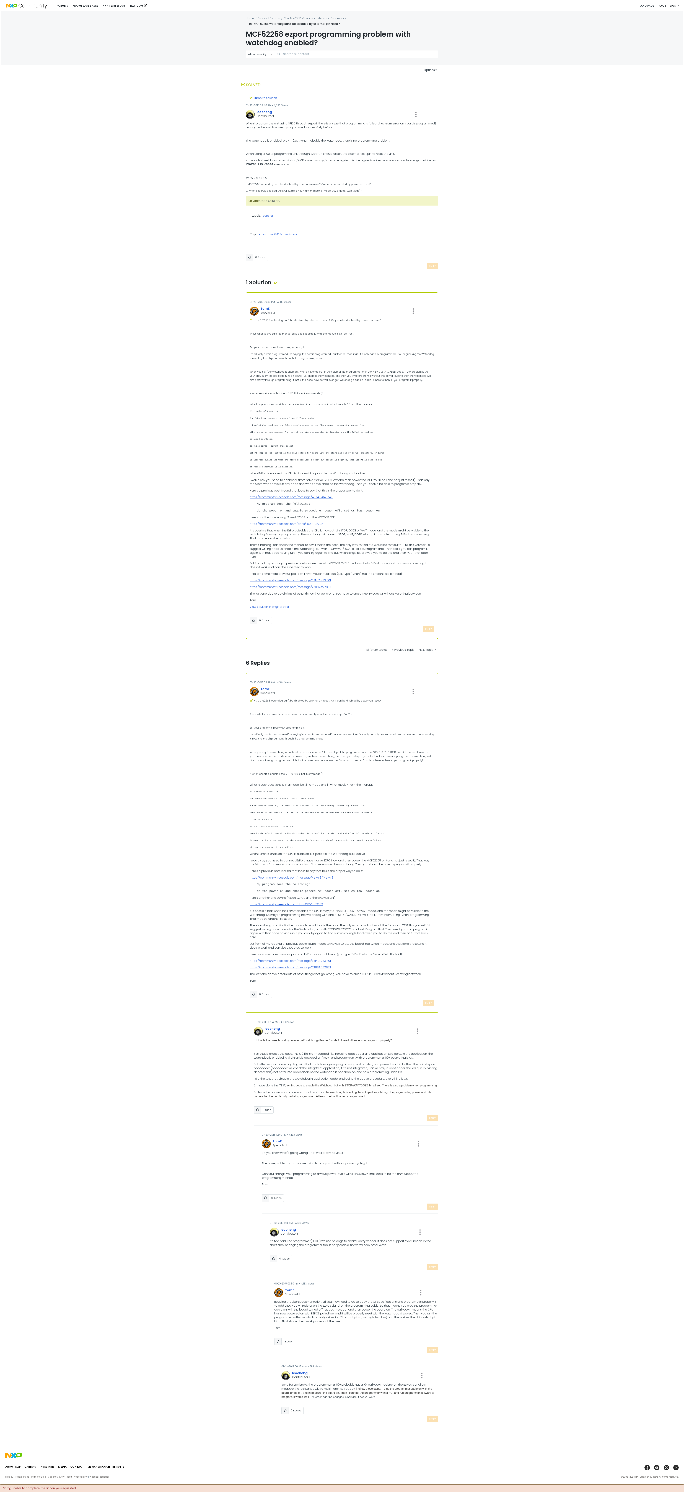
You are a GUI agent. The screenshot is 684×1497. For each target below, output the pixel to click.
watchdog (292, 234)
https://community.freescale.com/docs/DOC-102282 (286, 524)
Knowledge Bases (85, 5)
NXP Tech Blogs (114, 5)
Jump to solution (265, 98)
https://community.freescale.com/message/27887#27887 (290, 587)
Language (646, 5)
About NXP (13, 1466)
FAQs (662, 5)
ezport (263, 234)
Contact (77, 1466)
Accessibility (80, 1477)
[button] (415, 114)
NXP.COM (136, 5)
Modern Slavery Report (60, 1477)
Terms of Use (22, 1477)
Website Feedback (99, 1477)
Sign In (675, 5)
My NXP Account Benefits (106, 1466)
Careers (30, 1466)
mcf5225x (276, 234)
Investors (47, 1466)
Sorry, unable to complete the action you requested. (39, 1488)
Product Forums (269, 18)
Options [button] (429, 70)
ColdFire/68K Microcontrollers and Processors (315, 18)
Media (62, 1466)
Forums (62, 5)
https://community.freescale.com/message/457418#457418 (291, 497)
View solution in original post (269, 607)
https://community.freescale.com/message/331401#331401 (290, 580)
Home (250, 18)
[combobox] (356, 54)
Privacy (9, 1477)
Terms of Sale (38, 1477)
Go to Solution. (269, 201)
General (268, 215)
